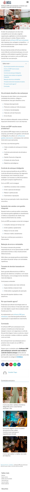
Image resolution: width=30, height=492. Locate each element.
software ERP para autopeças (19, 40)
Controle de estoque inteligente (12, 73)
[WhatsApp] (15, 364)
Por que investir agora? (10, 84)
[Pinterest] (11, 364)
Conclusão (7, 86)
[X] (7, 364)
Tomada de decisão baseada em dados (14, 81)
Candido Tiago (12, 372)
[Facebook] (3, 364)
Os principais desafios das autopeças (14, 66)
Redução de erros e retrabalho (12, 79)
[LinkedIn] (19, 364)
